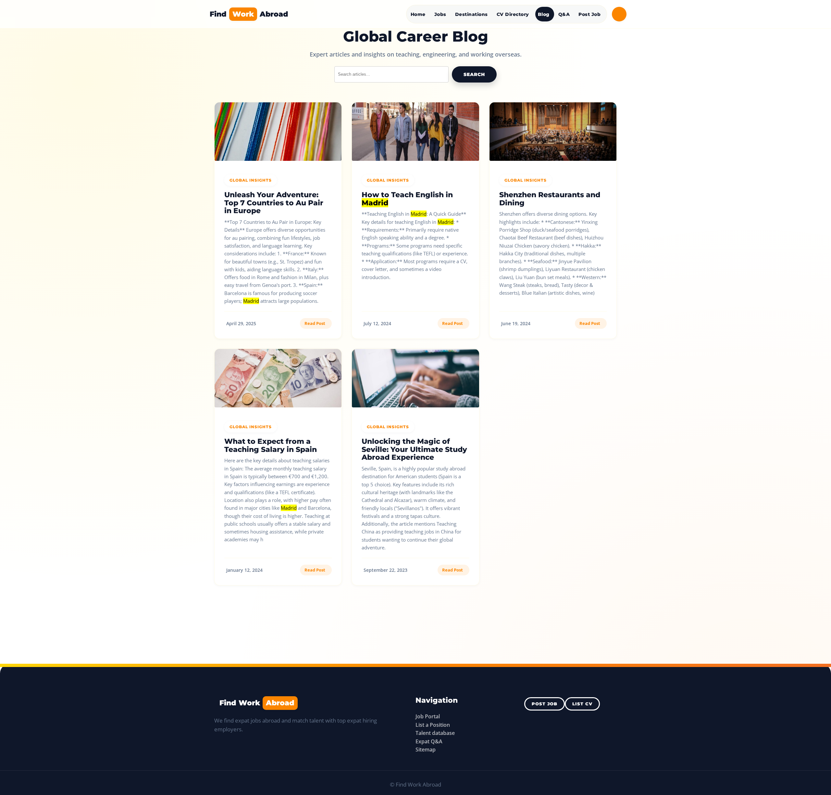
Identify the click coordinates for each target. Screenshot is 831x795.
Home (418, 14)
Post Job (589, 14)
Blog (544, 14)
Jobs (440, 14)
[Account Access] (619, 14)
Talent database (435, 733)
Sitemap (426, 749)
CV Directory (513, 14)
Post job (544, 703)
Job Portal (428, 716)
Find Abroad (249, 14)
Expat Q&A (429, 741)
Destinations (471, 14)
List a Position (433, 724)
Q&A (564, 14)
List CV (582, 703)
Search (474, 74)
